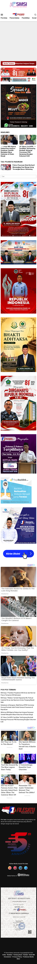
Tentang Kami (17, 955)
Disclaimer (7, 957)
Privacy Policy (17, 957)
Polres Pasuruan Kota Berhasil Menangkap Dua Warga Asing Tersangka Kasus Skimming (24, 167)
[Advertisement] (18, 41)
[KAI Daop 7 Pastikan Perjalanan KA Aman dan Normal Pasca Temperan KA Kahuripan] (27, 140)
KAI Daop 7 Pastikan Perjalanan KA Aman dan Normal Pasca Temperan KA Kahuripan (26, 150)
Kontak (25, 955)
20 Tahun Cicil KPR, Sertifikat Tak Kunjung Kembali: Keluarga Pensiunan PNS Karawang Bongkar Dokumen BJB (9, 151)
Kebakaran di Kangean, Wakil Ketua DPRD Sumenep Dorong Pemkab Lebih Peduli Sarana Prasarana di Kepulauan (17, 707)
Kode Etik (32, 955)
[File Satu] (18, 14)
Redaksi (9, 955)
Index (4, 955)
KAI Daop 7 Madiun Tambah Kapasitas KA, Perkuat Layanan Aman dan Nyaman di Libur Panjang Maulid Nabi (17, 700)
